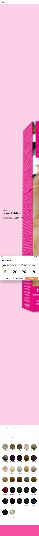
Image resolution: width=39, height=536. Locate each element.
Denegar (7, 278)
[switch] (14, 272)
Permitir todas (32, 278)
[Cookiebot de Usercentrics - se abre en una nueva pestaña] (34, 257)
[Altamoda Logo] (3, 2)
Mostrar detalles (33, 275)
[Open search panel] (35, 2)
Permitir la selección (19, 278)
